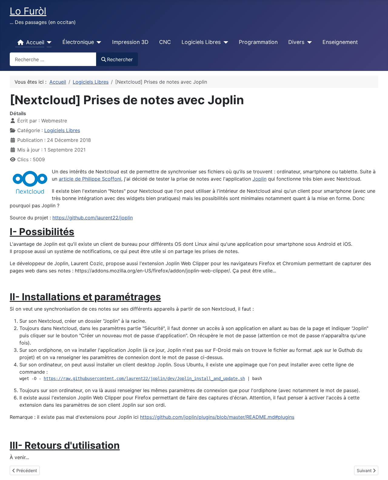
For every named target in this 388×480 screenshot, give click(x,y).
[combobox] (53, 59)
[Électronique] (98, 42)
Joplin (259, 179)
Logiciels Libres (201, 42)
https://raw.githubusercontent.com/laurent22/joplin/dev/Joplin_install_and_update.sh (144, 378)
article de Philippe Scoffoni (90, 179)
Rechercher (120, 59)
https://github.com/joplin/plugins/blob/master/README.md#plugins (217, 417)
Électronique (78, 42)
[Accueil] (48, 42)
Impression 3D (130, 42)
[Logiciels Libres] (224, 42)
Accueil (35, 42)
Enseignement (340, 42)
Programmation (258, 42)
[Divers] (308, 42)
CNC (165, 42)
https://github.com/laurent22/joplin (92, 218)
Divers (296, 42)
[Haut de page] (377, 468)
